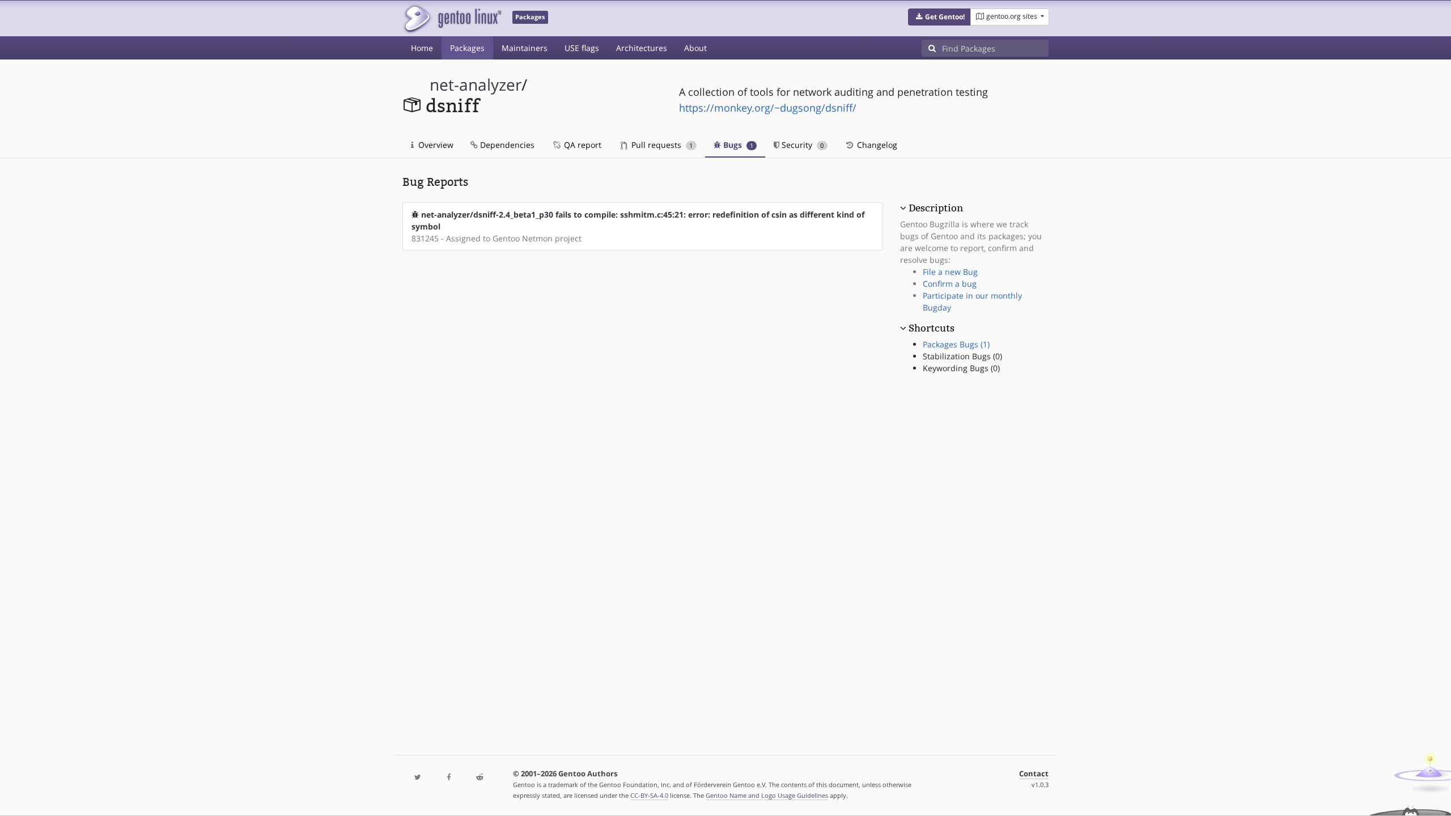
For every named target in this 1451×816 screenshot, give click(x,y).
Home (422, 47)
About (695, 47)
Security (801, 144)
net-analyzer (475, 84)
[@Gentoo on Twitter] (417, 778)
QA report (581, 144)
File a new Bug (950, 271)
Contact (1034, 774)
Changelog (876, 144)
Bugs (737, 144)
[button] (939, 17)
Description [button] (936, 208)
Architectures (641, 47)
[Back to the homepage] (452, 18)
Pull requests (661, 144)
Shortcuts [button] (931, 328)
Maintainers (525, 47)
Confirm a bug (950, 283)
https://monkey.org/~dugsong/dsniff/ (767, 107)
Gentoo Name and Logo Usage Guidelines (767, 795)
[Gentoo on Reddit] (479, 778)
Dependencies (506, 144)
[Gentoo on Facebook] (448, 778)
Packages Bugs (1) (956, 344)
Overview (434, 144)
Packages (467, 47)
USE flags (582, 47)
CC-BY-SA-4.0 (649, 795)
